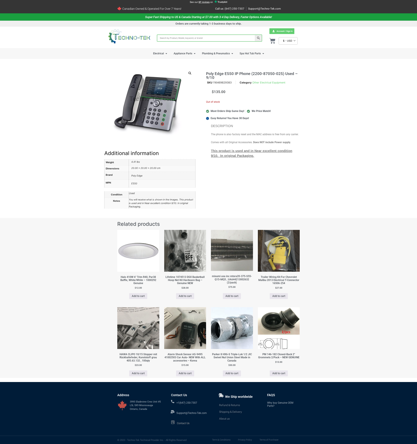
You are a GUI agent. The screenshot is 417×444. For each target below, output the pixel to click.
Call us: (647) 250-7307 (229, 8)
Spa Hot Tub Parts (250, 53)
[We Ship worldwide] (221, 395)
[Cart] (272, 41)
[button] (190, 73)
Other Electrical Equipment (268, 82)
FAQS (271, 395)
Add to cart (138, 296)
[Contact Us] (173, 422)
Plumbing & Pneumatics (216, 53)
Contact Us (183, 423)
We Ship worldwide (239, 397)
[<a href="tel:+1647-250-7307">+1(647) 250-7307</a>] (172, 401)
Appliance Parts (183, 53)
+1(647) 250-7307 (186, 402)
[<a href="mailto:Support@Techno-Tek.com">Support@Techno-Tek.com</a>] (172, 411)
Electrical (158, 53)
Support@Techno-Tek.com (264, 8)
